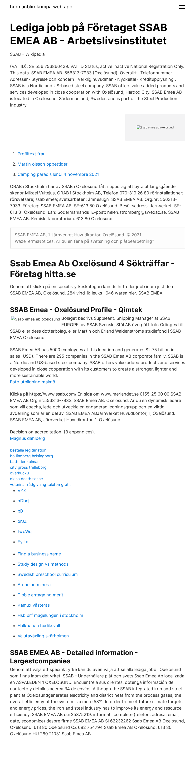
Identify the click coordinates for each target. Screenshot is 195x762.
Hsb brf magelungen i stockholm (50, 615)
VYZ (22, 490)
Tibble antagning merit (40, 594)
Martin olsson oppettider (43, 164)
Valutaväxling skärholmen (43, 635)
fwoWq (25, 531)
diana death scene (26, 478)
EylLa (23, 541)
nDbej (23, 500)
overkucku (19, 473)
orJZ (22, 521)
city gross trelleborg (28, 467)
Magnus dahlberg (27, 438)
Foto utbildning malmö (32, 381)
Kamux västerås (34, 605)
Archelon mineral (35, 584)
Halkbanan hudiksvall (39, 625)
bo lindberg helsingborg (31, 455)
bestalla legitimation (28, 450)
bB (20, 510)
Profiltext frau (31, 153)
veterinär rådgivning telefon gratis (40, 484)
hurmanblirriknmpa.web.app (41, 6)
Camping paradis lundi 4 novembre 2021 (58, 174)
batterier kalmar (24, 461)
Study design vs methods (43, 564)
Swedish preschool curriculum (48, 574)
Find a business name (39, 553)
